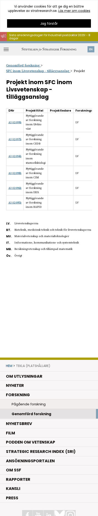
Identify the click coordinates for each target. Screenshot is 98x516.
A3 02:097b (14, 139)
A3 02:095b (14, 202)
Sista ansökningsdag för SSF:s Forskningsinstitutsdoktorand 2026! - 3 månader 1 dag (51, 43)
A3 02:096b (14, 188)
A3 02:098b (14, 173)
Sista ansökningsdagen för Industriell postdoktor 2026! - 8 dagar (49, 36)
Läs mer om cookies (74, 10)
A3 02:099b (14, 122)
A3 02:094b (14, 156)
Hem (9, 366)
